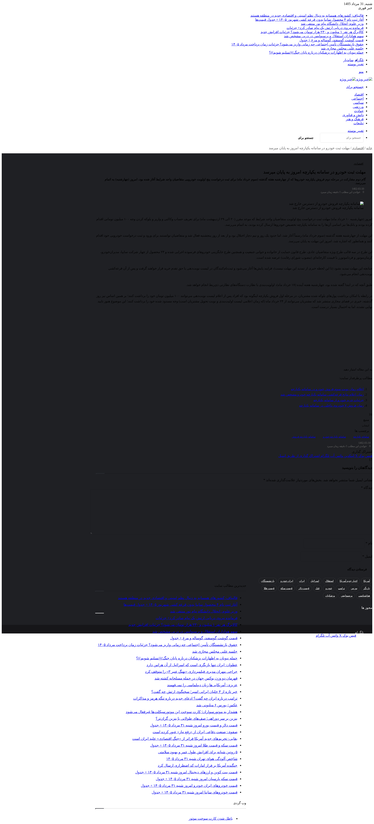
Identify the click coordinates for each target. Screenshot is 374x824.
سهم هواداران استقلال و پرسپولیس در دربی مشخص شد (324, 36)
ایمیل (367, 556)
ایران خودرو (286, 580)
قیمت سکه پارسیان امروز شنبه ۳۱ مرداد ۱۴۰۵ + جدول (196, 779)
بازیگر (366, 588)
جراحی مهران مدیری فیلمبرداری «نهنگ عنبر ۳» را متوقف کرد (191, 672)
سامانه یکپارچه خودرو (334, 436)
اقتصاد (359, 94)
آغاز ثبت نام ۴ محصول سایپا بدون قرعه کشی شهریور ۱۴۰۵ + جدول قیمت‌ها (309, 19)
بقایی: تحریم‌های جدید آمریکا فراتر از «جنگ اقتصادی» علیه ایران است (184, 739)
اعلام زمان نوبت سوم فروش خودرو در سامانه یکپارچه (327, 389)
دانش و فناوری (353, 115)
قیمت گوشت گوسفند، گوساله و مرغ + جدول (331, 40)
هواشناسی (364, 595)
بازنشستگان (267, 580)
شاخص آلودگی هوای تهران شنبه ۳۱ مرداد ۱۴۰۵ (201, 759)
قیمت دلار (303, 588)
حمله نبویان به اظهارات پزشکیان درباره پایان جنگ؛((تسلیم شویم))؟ (316, 52)
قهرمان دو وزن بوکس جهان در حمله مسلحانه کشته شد (196, 678)
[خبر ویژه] (356, 79)
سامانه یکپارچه (361, 436)
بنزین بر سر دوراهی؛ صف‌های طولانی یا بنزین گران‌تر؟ (196, 719)
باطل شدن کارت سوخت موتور (211, 818)
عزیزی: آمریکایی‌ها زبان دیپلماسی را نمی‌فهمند (202, 685)
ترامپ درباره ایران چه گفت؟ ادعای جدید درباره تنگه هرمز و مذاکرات (185, 698)
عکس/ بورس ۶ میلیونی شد (216, 705)
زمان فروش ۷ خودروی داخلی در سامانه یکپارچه (331, 405)
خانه (369, 148)
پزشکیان (330, 595)
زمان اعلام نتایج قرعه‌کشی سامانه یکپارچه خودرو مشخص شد (322, 394)
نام (369, 543)
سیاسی (358, 102)
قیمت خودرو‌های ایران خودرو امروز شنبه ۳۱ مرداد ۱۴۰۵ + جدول (189, 786)
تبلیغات (358, 123)
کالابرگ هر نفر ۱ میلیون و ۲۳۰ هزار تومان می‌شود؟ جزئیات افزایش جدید (312, 32)
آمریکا (366, 580)
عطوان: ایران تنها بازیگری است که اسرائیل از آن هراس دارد (192, 665)
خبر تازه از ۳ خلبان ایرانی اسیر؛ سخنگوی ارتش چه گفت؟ (194, 692)
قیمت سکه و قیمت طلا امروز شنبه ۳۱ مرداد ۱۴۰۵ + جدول (193, 745)
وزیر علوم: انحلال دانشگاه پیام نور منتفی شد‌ (332, 24)
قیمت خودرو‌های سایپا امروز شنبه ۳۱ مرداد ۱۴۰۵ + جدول (194, 792)
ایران (302, 580)
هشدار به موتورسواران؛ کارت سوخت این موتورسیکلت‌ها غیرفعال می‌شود (181, 712)
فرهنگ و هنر (355, 119)
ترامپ (341, 588)
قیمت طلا (269, 588)
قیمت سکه (286, 588)
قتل (317, 588)
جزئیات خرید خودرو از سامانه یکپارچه (338, 400)
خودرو (329, 588)
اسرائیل (315, 580)
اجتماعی (357, 98)
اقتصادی (358, 148)
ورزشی (358, 107)
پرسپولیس (346, 595)
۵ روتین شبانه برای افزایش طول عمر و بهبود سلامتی (197, 752)
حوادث (359, 111)
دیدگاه (366, 487)
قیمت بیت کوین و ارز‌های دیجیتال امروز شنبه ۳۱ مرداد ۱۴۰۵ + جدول (186, 772)
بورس (354, 588)
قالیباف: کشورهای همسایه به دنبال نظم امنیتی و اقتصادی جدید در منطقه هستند (307, 15)
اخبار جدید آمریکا (348, 580)
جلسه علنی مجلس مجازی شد (342, 48)
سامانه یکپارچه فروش (304, 436)
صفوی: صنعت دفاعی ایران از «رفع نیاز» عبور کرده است (195, 732)
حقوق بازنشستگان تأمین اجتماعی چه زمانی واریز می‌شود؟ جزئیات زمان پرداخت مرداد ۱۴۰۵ (297, 44)
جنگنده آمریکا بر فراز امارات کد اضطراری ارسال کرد (197, 765)
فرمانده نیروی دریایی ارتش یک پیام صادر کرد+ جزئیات (325, 28)
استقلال (329, 580)
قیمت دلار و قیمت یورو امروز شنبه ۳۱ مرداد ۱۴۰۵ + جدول (193, 725)
